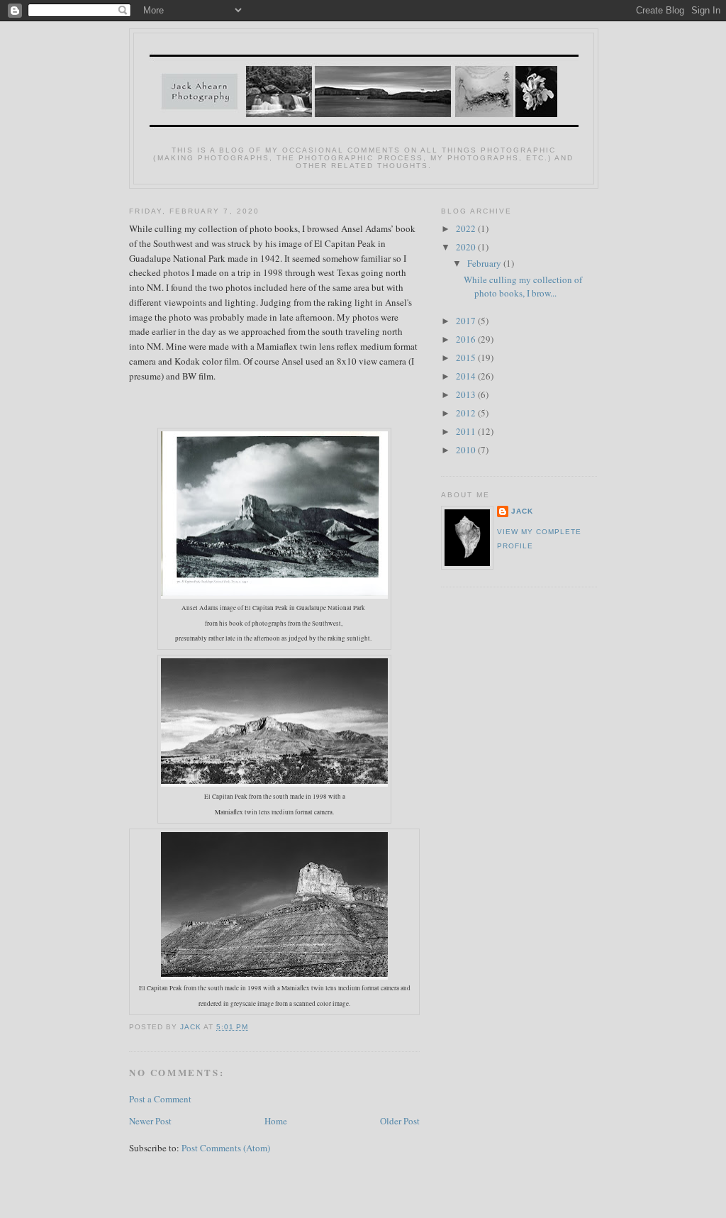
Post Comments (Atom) (226, 1147)
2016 (467, 339)
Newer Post (150, 1120)
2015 (467, 357)
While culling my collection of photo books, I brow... (523, 286)
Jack (522, 511)
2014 (467, 376)
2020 (467, 246)
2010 (467, 449)
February (485, 263)
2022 (467, 228)
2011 (467, 431)
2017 (467, 320)
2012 (467, 412)
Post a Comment (160, 1098)
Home (275, 1120)
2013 (467, 394)
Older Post (400, 1120)
